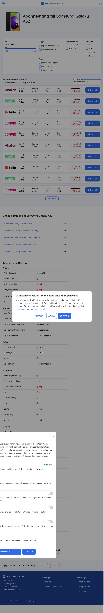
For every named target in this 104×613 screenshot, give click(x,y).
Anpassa (39, 316)
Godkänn (64, 316)
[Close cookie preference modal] (53, 436)
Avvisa (51, 316)
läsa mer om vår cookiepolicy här (33, 309)
